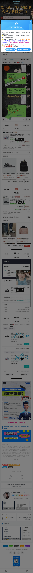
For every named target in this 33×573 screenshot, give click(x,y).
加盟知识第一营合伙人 (24, 49)
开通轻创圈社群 (10, 49)
